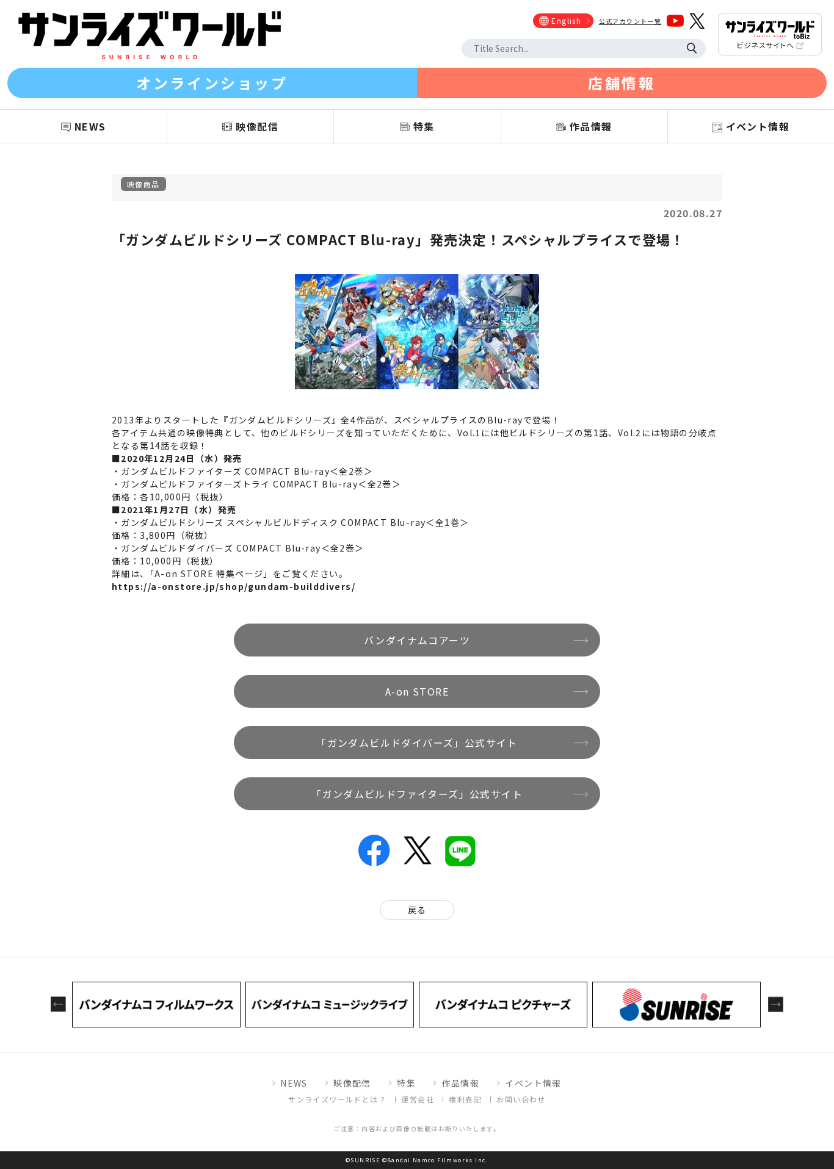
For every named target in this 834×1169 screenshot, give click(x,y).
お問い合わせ (520, 1099)
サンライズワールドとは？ (337, 1099)
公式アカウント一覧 (630, 21)
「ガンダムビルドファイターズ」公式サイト (417, 793)
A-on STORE (417, 691)
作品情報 (460, 1083)
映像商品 (143, 184)
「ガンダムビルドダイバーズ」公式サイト (417, 742)
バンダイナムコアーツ (417, 640)
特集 (406, 1083)
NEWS (294, 1083)
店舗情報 (621, 82)
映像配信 (352, 1083)
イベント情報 (533, 1083)
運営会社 (417, 1099)
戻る (417, 910)
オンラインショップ (212, 82)
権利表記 (465, 1099)
